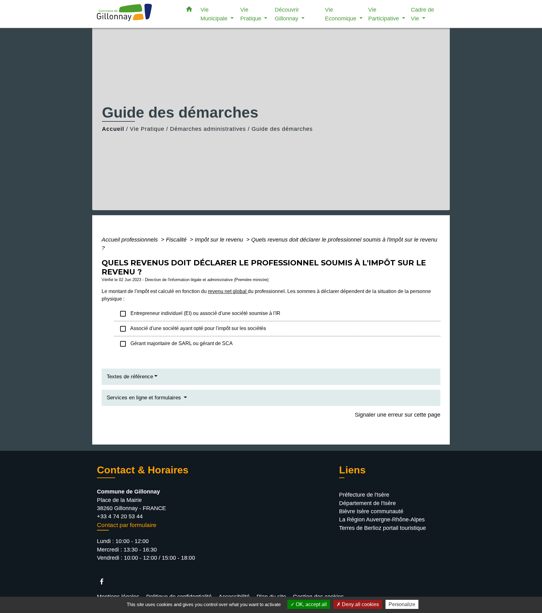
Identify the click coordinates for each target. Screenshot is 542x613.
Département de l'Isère (367, 503)
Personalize (402, 604)
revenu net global (228, 291)
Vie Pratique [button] (251, 14)
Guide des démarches (282, 129)
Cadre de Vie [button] (422, 14)
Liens (352, 470)
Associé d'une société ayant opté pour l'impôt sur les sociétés (192, 329)
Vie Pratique (147, 129)
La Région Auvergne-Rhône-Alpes (382, 519)
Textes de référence (130, 377)
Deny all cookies (360, 604)
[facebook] (104, 581)
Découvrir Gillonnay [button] (287, 14)
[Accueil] (136, 14)
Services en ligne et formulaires (145, 398)
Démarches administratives (208, 129)
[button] (189, 10)
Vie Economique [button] (341, 14)
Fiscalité (177, 240)
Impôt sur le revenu (220, 240)
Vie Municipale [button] (214, 14)
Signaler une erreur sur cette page (397, 415)
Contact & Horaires (143, 470)
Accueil (113, 129)
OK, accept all (311, 604)
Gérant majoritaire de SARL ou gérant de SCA (176, 344)
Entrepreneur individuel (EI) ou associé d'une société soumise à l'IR (199, 313)
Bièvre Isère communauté (371, 511)
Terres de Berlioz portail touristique (382, 528)
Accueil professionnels (130, 240)
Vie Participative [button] (384, 14)
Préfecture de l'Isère (364, 495)
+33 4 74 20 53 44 (120, 516)
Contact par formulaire (127, 525)
